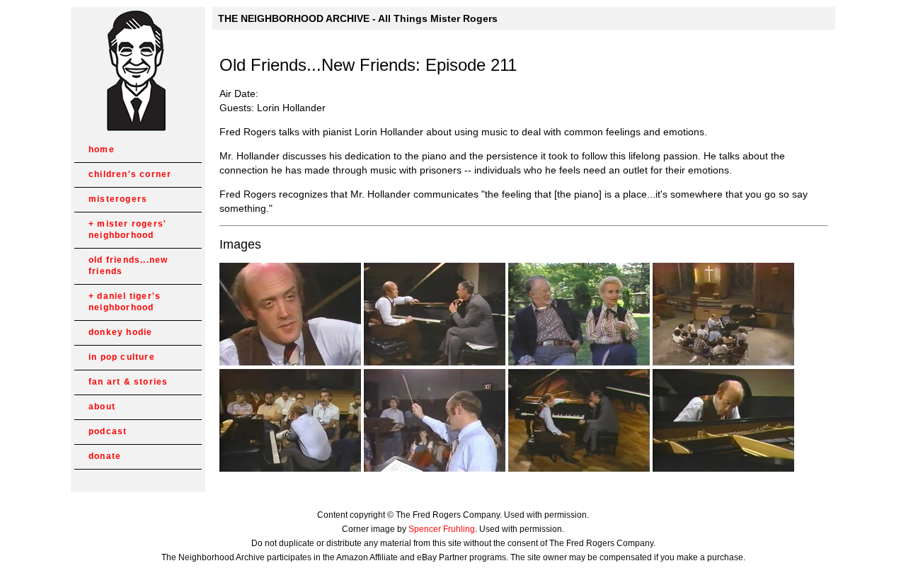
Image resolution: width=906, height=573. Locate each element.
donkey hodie (120, 332)
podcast (107, 431)
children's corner (129, 174)
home (101, 149)
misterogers (117, 199)
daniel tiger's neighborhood (124, 301)
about (101, 407)
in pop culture (121, 357)
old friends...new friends (128, 265)
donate (104, 456)
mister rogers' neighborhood (127, 229)
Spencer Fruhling (441, 529)
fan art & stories (128, 382)
